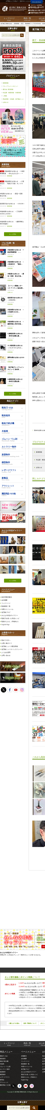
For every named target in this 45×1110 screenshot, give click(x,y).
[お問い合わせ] (12, 671)
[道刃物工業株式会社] (14, 8)
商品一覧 (27, 19)
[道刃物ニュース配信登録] (12, 156)
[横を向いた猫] (21, 569)
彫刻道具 (3, 1058)
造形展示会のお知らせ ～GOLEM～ (12, 205)
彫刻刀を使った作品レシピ (10, 618)
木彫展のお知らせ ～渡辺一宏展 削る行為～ (12, 196)
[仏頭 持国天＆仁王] (4, 540)
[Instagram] (22, 689)
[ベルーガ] (4, 569)
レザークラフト (5, 1077)
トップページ (9, 19)
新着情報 (5, 83)
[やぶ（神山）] (21, 540)
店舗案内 (24, 1056)
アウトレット (4, 1082)
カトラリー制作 (5, 1069)
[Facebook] (9, 689)
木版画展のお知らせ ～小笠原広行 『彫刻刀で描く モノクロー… (12, 184)
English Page (5, 624)
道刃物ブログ (5, 612)
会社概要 (4, 600)
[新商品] (12, 511)
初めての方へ (5, 640)
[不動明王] (21, 560)
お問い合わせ (5, 655)
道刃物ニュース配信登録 (9, 646)
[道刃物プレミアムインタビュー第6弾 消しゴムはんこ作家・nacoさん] (12, 133)
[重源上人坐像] (13, 550)
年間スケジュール (7, 609)
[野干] (21, 550)
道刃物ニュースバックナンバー (11, 649)
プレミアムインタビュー (10, 86)
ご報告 (5, 96)
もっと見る (12, 234)
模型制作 (3, 1074)
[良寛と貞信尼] (4, 560)
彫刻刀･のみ (4, 1056)
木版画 (2, 1064)
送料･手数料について (30, 1023)
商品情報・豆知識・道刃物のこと (13, 99)
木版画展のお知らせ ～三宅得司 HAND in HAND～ (11, 214)
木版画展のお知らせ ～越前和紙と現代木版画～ (12, 224)
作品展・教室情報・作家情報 (12, 92)
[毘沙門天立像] (4, 550)
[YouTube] (15, 689)
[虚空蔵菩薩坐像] (13, 560)
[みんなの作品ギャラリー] (12, 145)
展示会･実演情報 (8, 89)
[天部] (13, 540)
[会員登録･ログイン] (12, 71)
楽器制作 (3, 1072)
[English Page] (12, 682)
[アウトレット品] (12, 522)
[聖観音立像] (13, 569)
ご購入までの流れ (14, 1023)
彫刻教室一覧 (5, 606)
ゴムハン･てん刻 (5, 1066)
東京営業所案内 (6, 597)
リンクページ (5, 603)
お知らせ (5, 102)
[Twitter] (3, 689)
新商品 (2, 1080)
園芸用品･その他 (5, 1085)
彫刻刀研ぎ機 (4, 1061)
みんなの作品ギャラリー (9, 615)
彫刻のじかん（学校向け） (10, 621)
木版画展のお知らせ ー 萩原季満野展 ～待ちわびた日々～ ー (12, 173)
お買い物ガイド (6, 643)
